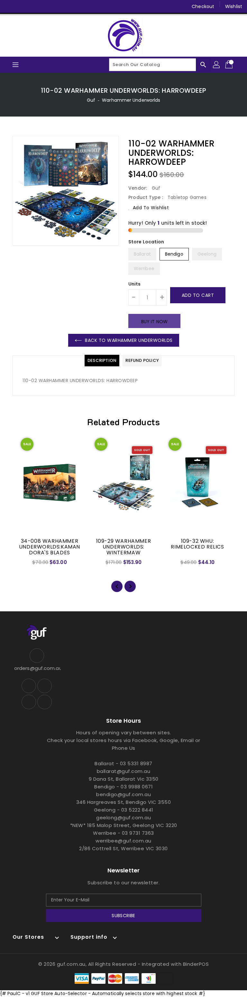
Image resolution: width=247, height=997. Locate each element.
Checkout (203, 6)
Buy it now (154, 321)
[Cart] (229, 64)
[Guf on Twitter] (22, 6)
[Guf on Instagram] (35, 6)
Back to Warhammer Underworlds (129, 340)
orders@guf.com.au (36, 668)
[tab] (102, 360)
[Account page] (216, 64)
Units (134, 284)
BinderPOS (196, 964)
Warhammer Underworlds (131, 100)
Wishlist (233, 6)
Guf (91, 100)
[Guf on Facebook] (10, 6)
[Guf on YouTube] (47, 6)
